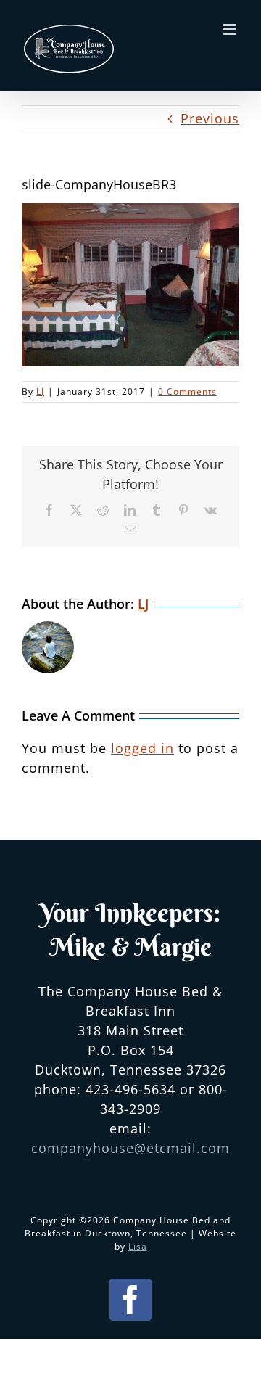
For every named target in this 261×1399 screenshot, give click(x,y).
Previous (210, 118)
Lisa (137, 1246)
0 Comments (187, 391)
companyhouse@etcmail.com (130, 1148)
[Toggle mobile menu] (231, 29)
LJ (40, 391)
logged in (142, 748)
